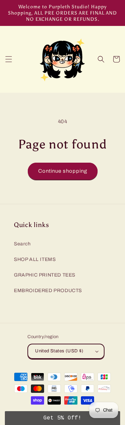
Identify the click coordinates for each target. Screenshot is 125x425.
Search (22, 243)
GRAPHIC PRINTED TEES (44, 275)
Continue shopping (62, 171)
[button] (8, 59)
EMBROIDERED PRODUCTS (48, 290)
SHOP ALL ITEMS (35, 259)
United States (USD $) (59, 351)
